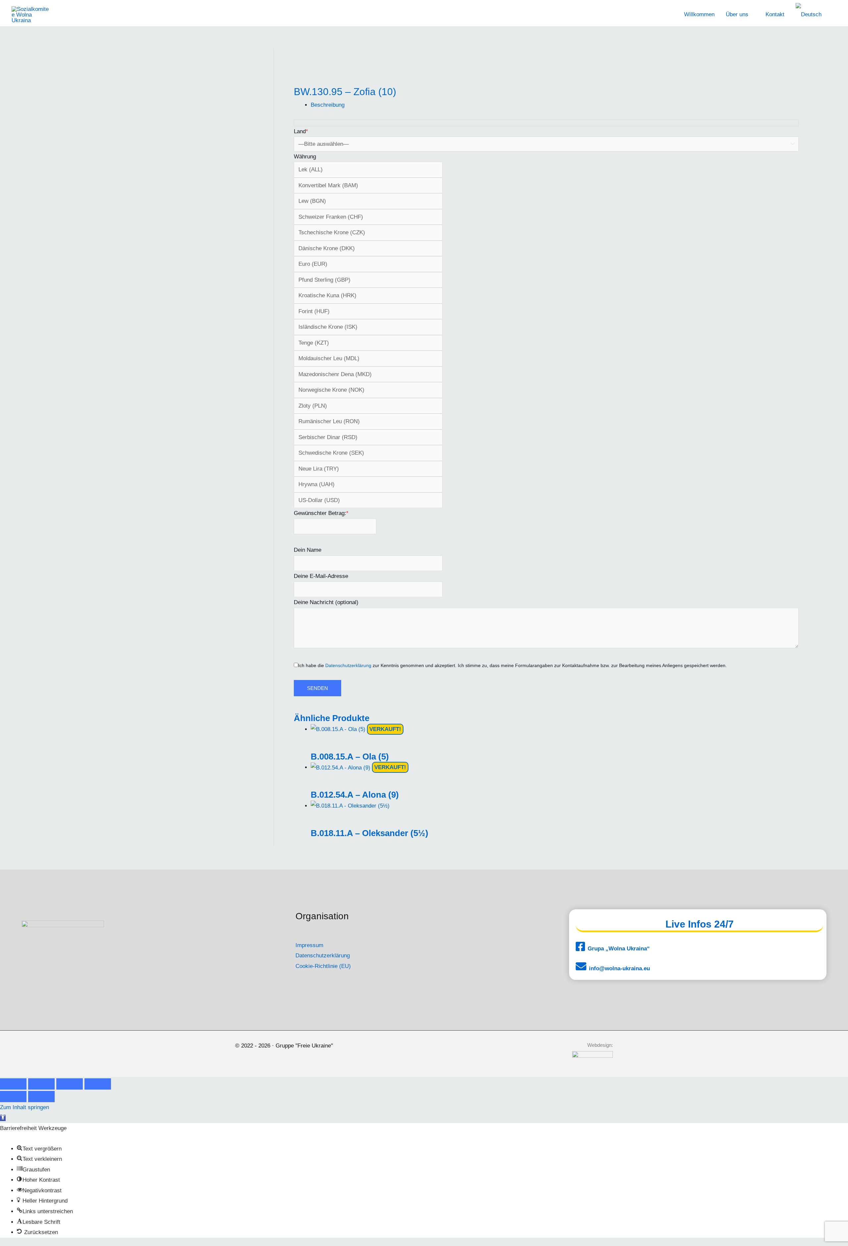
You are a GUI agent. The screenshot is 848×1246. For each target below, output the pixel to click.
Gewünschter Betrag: (321, 513)
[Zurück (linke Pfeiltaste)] (13, 1096)
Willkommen (699, 14)
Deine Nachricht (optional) (326, 602)
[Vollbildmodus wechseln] (41, 1084)
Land (301, 131)
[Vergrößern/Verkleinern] (13, 1084)
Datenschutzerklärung (348, 665)
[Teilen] (69, 1084)
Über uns (737, 14)
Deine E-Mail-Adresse (321, 576)
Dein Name (307, 550)
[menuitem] (811, 14)
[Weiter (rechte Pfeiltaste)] (41, 1096)
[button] (3, 1118)
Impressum (309, 945)
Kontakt (775, 14)
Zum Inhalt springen (24, 1107)
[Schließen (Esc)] (97, 1084)
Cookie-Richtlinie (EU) (323, 966)
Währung (305, 156)
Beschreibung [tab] (327, 105)
